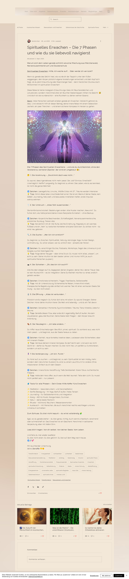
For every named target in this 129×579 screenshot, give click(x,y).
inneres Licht (61, 474)
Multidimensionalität (46, 462)
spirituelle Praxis (92, 458)
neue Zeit (75, 470)
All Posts (20, 27)
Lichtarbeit (68, 453)
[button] (108, 11)
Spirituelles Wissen (34, 480)
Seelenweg (71, 458)
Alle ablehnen (106, 576)
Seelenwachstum (34, 474)
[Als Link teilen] (43, 487)
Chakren (61, 466)
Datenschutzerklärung (36, 576)
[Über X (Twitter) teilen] (33, 487)
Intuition (80, 458)
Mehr (104, 27)
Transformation (33, 453)
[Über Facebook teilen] (28, 487)
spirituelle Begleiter (62, 470)
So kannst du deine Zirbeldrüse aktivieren (94, 529)
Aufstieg (61, 458)
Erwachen (91, 462)
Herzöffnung (32, 462)
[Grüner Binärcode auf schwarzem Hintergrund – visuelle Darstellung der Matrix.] (64, 516)
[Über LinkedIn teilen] (38, 487)
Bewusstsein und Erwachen (53, 27)
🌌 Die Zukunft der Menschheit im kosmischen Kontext (31, 529)
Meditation (52, 458)
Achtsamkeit (58, 453)
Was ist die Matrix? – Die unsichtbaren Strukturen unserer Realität (62, 529)
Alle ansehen (107, 504)
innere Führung (79, 466)
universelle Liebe (47, 470)
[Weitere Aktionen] (100, 41)
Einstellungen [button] (94, 576)
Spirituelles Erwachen (77, 462)
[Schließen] (126, 575)
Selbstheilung (51, 466)
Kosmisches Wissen (33, 27)
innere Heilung (86, 470)
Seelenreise (79, 453)
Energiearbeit (46, 453)
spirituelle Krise (48, 474)
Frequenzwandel (61, 462)
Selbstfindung (92, 466)
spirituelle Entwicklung (36, 466)
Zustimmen (118, 576)
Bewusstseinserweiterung (37, 458)
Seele (69, 466)
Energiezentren (33, 470)
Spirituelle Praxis (93, 27)
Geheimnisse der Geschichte (75, 27)
